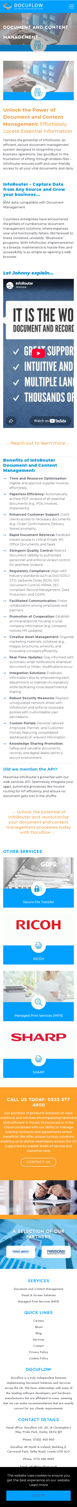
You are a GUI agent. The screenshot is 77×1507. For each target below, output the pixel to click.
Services (38, 1339)
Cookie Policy (38, 1358)
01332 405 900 (43, 1439)
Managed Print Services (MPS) (38, 1301)
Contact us (38, 1162)
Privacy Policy (38, 1352)
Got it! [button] (39, 1495)
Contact (38, 1346)
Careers (38, 1321)
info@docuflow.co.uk (43, 1466)
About (38, 1327)
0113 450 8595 (43, 1459)
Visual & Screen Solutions (38, 1295)
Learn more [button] (38, 1485)
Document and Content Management (38, 1289)
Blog (39, 1333)
